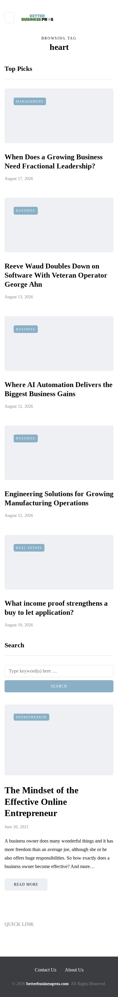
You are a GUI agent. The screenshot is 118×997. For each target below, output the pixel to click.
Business (25, 210)
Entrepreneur (31, 717)
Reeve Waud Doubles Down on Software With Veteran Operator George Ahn (56, 275)
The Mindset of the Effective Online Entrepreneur (41, 801)
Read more (26, 884)
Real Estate (29, 547)
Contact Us (16, 940)
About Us (14, 952)
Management (30, 101)
